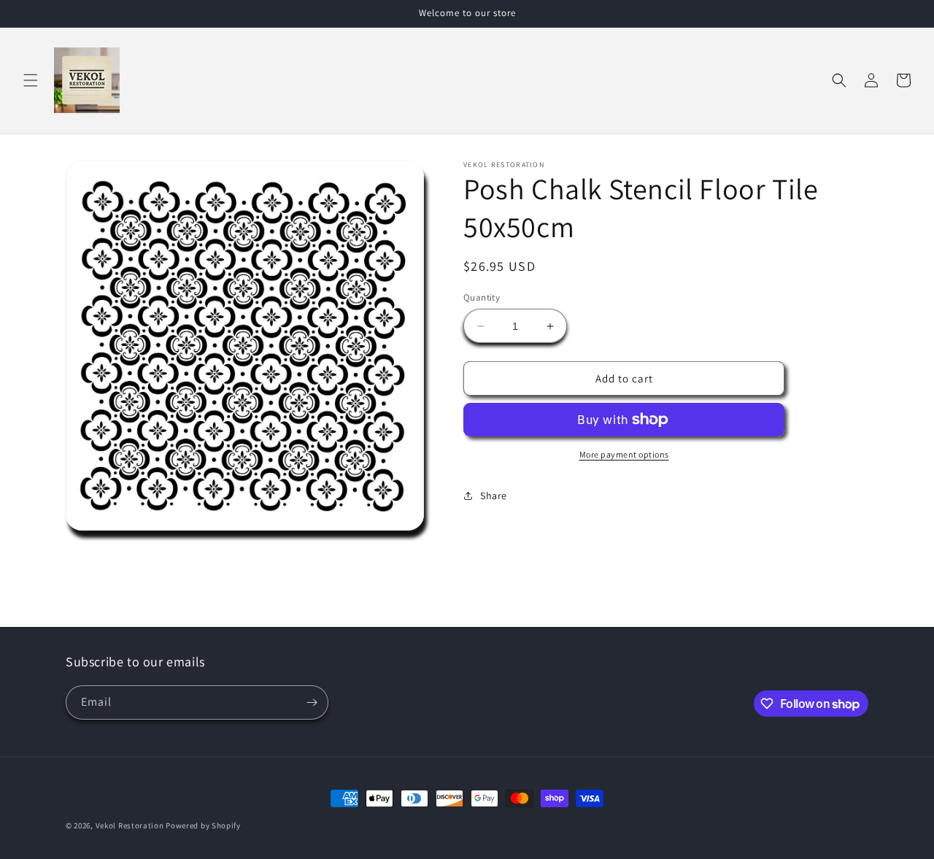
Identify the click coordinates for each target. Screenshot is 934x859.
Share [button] (493, 495)
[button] (31, 80)
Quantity (481, 297)
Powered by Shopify (203, 825)
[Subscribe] (312, 702)
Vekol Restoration (130, 825)
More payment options (624, 454)
